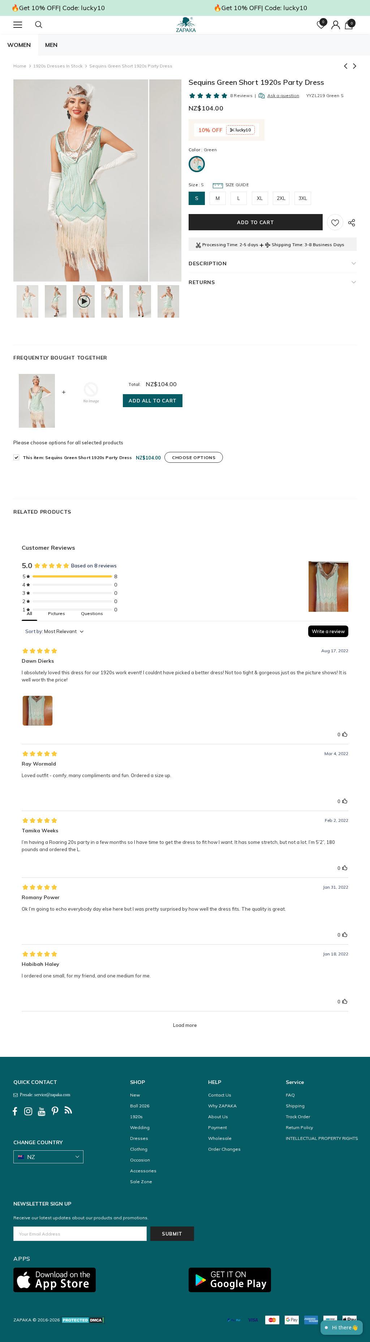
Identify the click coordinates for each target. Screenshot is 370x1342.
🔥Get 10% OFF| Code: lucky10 (58, 8)
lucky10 (243, 129)
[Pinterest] (54, 1111)
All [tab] (29, 613)
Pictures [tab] (56, 613)
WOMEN (19, 44)
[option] (80, 180)
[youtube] (41, 1111)
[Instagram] (28, 1111)
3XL (302, 198)
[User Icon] (335, 25)
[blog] (68, 1111)
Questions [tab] (92, 613)
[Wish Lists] (335, 222)
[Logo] (186, 24)
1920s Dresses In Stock (57, 66)
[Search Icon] (46, 25)
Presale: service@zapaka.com (44, 1095)
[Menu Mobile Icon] (17, 25)
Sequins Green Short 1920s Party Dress (77, 457)
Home (19, 66)
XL (260, 198)
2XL (281, 198)
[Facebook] (14, 1111)
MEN (51, 44)
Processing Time (219, 244)
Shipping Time (287, 244)
